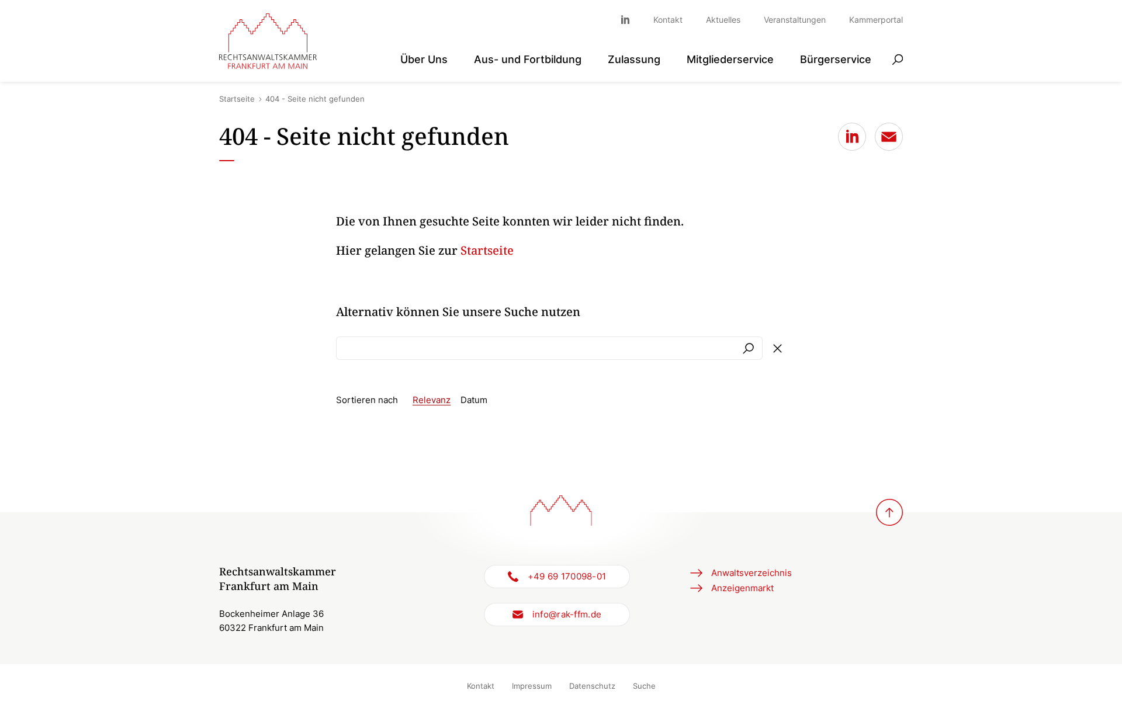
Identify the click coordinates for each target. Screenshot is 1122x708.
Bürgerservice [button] (835, 59)
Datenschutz (592, 685)
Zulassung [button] (634, 59)
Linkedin (631, 20)
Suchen (748, 348)
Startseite (237, 98)
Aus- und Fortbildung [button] (527, 59)
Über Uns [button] (424, 59)
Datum (473, 399)
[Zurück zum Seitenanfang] (889, 512)
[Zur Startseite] (268, 41)
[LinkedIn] (852, 137)
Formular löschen (777, 348)
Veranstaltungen (795, 20)
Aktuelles (723, 20)
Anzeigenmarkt (742, 588)
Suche (644, 685)
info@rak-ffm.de (567, 614)
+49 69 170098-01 (567, 576)
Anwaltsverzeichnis (751, 572)
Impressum (532, 685)
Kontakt (668, 20)
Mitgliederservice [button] (730, 59)
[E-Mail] (889, 137)
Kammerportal (876, 20)
